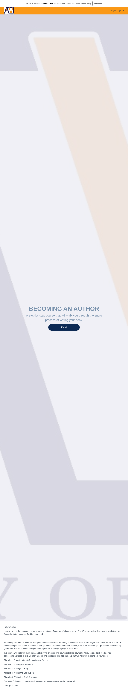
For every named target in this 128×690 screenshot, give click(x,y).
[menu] (116, 10)
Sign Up (121, 11)
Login (113, 11)
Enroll (64, 327)
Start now (98, 3)
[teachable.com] (48, 3)
